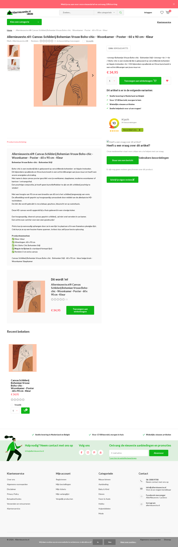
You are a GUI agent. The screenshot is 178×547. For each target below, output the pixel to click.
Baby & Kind (104, 489)
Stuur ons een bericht (122, 160)
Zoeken (120, 12)
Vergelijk (17, 405)
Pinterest (94, 452)
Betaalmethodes (14, 499)
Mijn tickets (61, 489)
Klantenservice (164, 22)
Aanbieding (103, 484)
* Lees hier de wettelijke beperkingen (123, 458)
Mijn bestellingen (63, 484)
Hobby (101, 504)
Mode (101, 513)
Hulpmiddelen (105, 508)
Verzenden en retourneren (18, 504)
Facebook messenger (155, 495)
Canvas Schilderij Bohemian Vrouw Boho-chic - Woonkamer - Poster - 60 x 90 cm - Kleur (22, 385)
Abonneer (159, 453)
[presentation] (92, 75)
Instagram (88, 452)
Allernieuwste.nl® (20, 41)
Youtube (100, 452)
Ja (97, 542)
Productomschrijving (16, 142)
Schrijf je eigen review (121, 179)
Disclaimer (11, 489)
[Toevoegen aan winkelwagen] (25, 410)
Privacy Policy (13, 494)
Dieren (101, 494)
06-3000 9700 (152, 479)
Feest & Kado (104, 499)
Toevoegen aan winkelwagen (80, 310)
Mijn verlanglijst (62, 494)
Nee (109, 542)
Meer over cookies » (128, 542)
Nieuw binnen (105, 479)
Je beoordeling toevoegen (68, 41)
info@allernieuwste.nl (156, 487)
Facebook (81, 452)
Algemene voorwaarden (17, 484)
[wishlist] (162, 12)
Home (9, 30)
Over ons (11, 479)
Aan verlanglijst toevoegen (167, 81)
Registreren (61, 479)
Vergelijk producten (64, 499)
